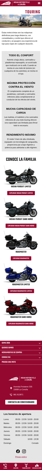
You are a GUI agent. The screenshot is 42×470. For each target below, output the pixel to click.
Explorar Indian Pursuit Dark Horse (21, 225)
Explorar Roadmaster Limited (21, 291)
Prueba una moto (9, 362)
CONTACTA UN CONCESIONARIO (21, 402)
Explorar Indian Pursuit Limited (21, 193)
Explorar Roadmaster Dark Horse (21, 323)
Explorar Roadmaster (21, 258)
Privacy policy (21, 457)
